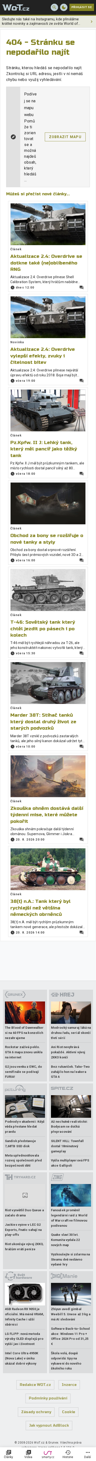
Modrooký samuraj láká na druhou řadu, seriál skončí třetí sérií (71, 1033)
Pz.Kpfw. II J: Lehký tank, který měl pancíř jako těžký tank (43, 449)
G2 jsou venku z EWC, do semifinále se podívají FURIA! (23, 1072)
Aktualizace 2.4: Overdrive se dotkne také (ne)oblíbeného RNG (46, 262)
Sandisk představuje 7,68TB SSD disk (20, 1143)
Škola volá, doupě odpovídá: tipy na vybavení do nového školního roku (66, 1360)
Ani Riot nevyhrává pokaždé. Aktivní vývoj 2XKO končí (68, 1052)
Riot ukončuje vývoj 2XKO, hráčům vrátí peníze (24, 1246)
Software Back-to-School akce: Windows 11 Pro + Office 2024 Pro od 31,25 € (70, 1336)
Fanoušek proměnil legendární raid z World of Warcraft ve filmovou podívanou (69, 1217)
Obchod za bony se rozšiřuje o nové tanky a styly (46, 539)
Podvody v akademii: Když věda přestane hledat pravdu (25, 1127)
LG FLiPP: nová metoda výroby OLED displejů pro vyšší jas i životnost (24, 1339)
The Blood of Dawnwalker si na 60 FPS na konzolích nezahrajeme (24, 1033)
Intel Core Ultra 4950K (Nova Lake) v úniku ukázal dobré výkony (21, 1358)
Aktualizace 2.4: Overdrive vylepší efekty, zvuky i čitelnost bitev (42, 355)
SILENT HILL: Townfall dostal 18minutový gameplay (67, 1146)
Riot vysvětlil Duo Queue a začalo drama (24, 1212)
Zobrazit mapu (65, 137)
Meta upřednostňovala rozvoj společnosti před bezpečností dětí (23, 1161)
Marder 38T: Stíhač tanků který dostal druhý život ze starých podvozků (43, 721)
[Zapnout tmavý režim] (63, 7)
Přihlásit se (81, 7)
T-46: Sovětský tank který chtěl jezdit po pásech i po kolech (42, 628)
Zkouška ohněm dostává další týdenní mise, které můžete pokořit (46, 814)
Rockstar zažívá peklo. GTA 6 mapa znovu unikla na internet (23, 1052)
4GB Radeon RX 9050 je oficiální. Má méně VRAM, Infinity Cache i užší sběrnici (24, 1316)
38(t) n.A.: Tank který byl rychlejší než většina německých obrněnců (40, 907)
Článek (16, 249)
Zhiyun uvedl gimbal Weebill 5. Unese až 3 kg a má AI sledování (70, 1314)
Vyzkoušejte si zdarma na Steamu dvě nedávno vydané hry (70, 1259)
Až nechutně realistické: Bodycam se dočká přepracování (69, 1127)
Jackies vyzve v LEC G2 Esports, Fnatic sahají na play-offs (23, 1230)
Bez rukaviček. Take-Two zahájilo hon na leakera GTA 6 (70, 1072)
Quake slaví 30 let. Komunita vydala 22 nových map (65, 1240)
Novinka (17, 342)
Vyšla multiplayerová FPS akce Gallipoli (70, 1162)
